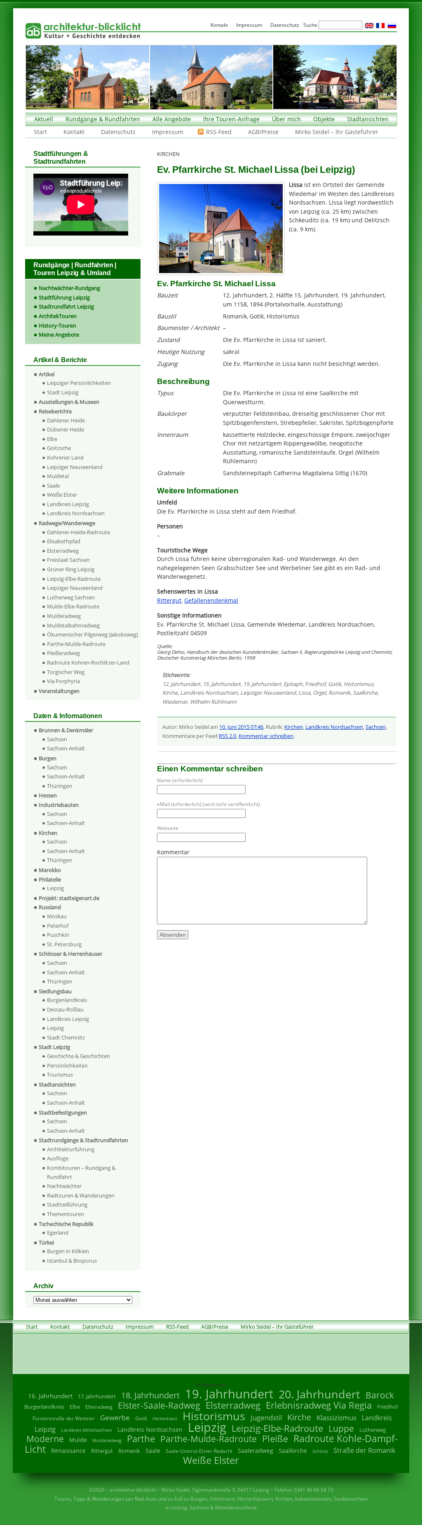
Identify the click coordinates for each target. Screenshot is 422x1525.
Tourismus (60, 1074)
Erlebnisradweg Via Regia (319, 1405)
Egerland (57, 1232)
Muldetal (58, 476)
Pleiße (275, 1439)
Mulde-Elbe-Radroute (73, 606)
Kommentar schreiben (266, 736)
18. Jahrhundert (150, 1395)
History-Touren (57, 325)
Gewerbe (115, 1417)
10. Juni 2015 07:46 (241, 727)
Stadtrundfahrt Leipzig (66, 306)
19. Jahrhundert (262, 684)
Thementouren (65, 1214)
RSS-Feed (219, 132)
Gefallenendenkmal (211, 600)
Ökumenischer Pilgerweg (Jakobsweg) (92, 634)
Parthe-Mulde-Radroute (76, 644)
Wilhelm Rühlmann (213, 701)
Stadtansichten (368, 119)
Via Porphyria (63, 681)
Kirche (170, 692)
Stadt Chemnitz (66, 1037)
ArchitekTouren (58, 316)
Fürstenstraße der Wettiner (64, 1418)
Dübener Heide (65, 429)
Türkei (46, 1242)
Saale (53, 485)
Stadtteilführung (67, 1204)
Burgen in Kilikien (68, 1251)
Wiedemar (175, 701)
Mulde (78, 1440)
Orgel (319, 692)
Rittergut (169, 600)
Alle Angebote (171, 119)
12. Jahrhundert (181, 684)
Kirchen (293, 727)
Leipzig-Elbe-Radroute (74, 578)
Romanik (339, 692)
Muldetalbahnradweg (73, 625)
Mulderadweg (64, 616)
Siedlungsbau (55, 991)
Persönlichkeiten (67, 1065)
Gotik (334, 684)
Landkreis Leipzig (68, 504)
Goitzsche (59, 448)
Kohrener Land (65, 457)
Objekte (324, 119)
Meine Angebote (59, 334)
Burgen (47, 758)
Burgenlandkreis (67, 1000)
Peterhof (57, 925)
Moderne (45, 1439)
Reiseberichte (55, 411)
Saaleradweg (255, 1450)
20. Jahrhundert (319, 1394)
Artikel (46, 374)
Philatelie (50, 879)
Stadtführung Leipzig (64, 297)
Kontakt (73, 132)
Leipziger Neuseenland (268, 692)
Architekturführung (70, 1149)
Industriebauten (59, 804)
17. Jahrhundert (97, 1396)
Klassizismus (336, 1417)
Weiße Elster (62, 494)
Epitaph (293, 684)
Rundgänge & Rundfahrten (103, 119)
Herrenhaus (164, 1418)
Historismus (358, 684)
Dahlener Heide (66, 420)
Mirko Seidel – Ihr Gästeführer (336, 132)
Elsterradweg (63, 550)
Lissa (304, 692)
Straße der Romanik (364, 1450)
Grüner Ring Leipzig (70, 569)
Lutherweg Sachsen (71, 597)
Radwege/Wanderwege (67, 523)
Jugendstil (266, 1417)
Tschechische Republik (66, 1224)
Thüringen (59, 786)
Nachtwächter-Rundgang (69, 288)
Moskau (57, 916)
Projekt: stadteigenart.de (69, 898)
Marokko (50, 870)
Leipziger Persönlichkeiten (79, 383)
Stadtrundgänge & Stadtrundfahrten (83, 1140)
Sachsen (376, 727)
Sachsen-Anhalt (66, 748)
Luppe (341, 1428)
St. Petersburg (64, 944)
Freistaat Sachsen (68, 559)
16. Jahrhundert (50, 1396)
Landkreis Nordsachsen (209, 692)
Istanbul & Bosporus (72, 1260)
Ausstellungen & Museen (69, 401)
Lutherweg (372, 1429)
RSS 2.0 (227, 736)
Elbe (52, 439)
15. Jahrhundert (222, 684)
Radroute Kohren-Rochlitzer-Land (88, 662)
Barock (380, 1395)
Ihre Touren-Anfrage (231, 119)
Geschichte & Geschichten (78, 1056)
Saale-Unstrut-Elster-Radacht (199, 1450)
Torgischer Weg (65, 672)
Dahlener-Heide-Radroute (78, 532)
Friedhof (315, 684)
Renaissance (68, 1450)
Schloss (320, 1451)
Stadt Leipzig (62, 392)
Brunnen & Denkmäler (66, 730)
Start (40, 132)
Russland (50, 907)
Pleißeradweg (63, 653)
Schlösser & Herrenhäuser (70, 953)
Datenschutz (118, 132)
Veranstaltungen (59, 691)
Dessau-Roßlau (65, 1009)
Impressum (167, 132)
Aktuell (43, 119)
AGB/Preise (263, 132)
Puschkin (58, 934)
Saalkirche (365, 692)
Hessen (48, 795)
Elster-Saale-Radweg (159, 1405)
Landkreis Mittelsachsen (86, 1430)
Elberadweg (99, 1407)
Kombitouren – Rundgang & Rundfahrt (81, 1172)
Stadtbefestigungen (63, 1112)
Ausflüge (57, 1158)
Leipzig (55, 888)
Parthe (141, 1439)
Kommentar (173, 852)
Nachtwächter (64, 1186)
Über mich (286, 119)
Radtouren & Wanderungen (81, 1195)
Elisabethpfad (63, 541)
